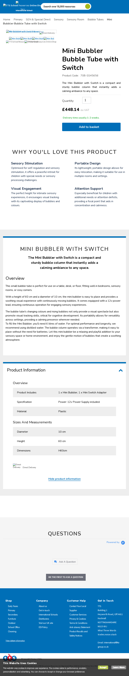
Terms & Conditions (78, 623)
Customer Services (78, 614)
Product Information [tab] (26, 370)
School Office (14, 627)
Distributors (44, 619)
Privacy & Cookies (78, 619)
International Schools (48, 614)
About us (43, 606)
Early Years (13, 606)
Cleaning (12, 631)
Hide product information (64, 479)
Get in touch (44, 610)
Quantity (68, 101)
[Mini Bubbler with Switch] (31, 31)
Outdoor (11, 623)
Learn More (118, 667)
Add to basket (90, 127)
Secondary (13, 614)
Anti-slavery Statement (80, 627)
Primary (11, 610)
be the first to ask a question (66, 577)
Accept (103, 667)
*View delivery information (15, 641)
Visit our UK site (46, 623)
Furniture (12, 619)
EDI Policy (43, 627)
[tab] (65, 562)
